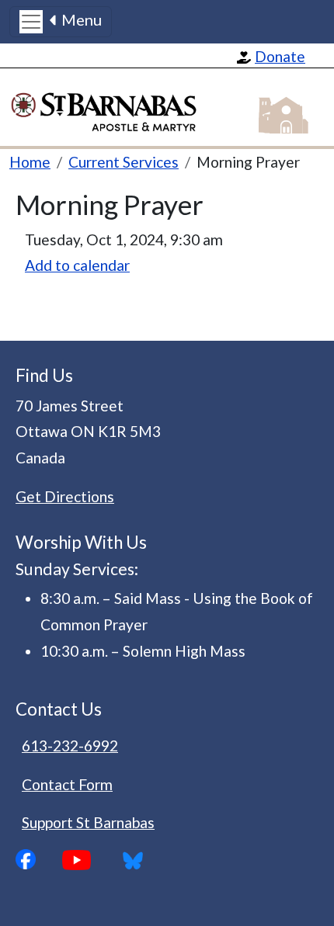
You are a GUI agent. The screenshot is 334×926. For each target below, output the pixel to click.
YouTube (88, 860)
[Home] (112, 107)
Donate (280, 56)
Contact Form (67, 784)
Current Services (123, 162)
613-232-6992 (70, 745)
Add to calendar (77, 265)
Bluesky (138, 860)
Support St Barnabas (88, 822)
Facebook (39, 859)
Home (29, 162)
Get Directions (65, 496)
